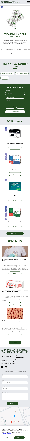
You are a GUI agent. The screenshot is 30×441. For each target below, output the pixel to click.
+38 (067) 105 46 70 (6, 356)
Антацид (15, 195)
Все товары (4, 77)
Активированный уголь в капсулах (15, 143)
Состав (2, 49)
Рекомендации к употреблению (13, 49)
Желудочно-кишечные (7, 73)
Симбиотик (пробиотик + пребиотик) (15, 222)
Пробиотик (15, 169)
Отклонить (7, 437)
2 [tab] (15, 28)
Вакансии (17, 362)
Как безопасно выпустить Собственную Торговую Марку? (14, 260)
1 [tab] (14, 28)
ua (19, 2)
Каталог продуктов (19, 357)
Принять (19, 437)
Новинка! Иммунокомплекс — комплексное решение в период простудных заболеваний (15, 290)
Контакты (17, 364)
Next (28, 18)
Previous (1, 18)
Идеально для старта (22, 73)
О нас (16, 355)
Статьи (16, 359)
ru (17, 2)
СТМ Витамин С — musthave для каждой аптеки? (13, 320)
